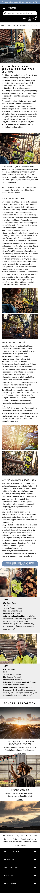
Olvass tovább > (20, 754)
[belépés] (29, 19)
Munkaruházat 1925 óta (11, 2)
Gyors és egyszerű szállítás (29, 2)
